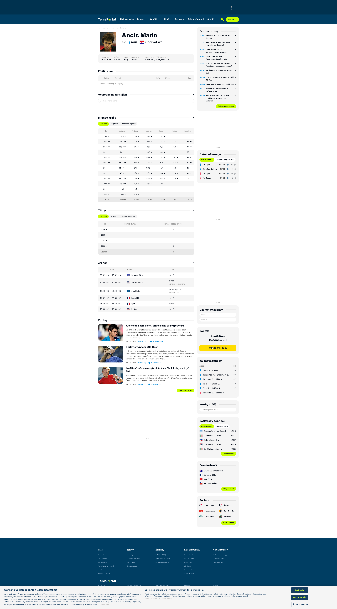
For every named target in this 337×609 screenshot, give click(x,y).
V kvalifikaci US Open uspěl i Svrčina (218, 36)
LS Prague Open (218, 562)
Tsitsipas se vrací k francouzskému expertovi (216, 50)
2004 (105, 168)
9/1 (175, 157)
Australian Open (190, 555)
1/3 (135, 136)
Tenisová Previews (133, 558)
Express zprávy (132, 566)
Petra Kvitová (102, 562)
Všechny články (185, 390)
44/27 (121, 163)
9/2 (175, 163)
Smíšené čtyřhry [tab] (128, 124)
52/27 (121, 178)
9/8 (148, 184)
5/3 (148, 147)
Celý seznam (228, 489)
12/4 (161, 157)
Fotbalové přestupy (220, 555)
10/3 (174, 168)
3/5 (135, 173)
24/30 (121, 173)
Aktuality (142, 363)
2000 (105, 189)
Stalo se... (143, 342)
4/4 (161, 152)
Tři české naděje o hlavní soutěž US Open (219, 78)
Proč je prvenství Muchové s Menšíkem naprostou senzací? (218, 64)
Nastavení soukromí (134, 585)
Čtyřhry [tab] (114, 216)
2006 (105, 157)
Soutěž (210, 19)
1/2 (188, 168)
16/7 (122, 141)
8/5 (135, 168)
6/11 (148, 173)
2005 (105, 163)
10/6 (161, 163)
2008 (105, 147)
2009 (105, 141)
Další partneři (228, 523)
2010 (105, 136)
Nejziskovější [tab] (206, 426)
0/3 (135, 178)
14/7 (148, 152)
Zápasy (141, 19)
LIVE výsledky (127, 19)
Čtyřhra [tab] (114, 124)
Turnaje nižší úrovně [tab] (225, 160)
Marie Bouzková (104, 573)
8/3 (175, 147)
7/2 (161, 141)
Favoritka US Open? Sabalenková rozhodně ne (216, 57)
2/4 (188, 163)
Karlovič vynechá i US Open (142, 347)
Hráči (167, 19)
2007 (105, 152)
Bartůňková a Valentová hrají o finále (218, 71)
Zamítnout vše (299, 597)
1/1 (123, 189)
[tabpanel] (146, 165)
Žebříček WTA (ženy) (162, 558)
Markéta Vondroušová (106, 566)
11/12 (148, 168)
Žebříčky (154, 19)
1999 (105, 194)
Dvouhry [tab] (103, 216)
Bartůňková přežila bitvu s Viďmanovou (216, 90)
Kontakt (215, 585)
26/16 (147, 178)
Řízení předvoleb (300, 604)
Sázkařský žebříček (162, 562)
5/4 (148, 141)
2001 (105, 184)
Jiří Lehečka (102, 558)
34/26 (121, 168)
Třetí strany (103, 604)
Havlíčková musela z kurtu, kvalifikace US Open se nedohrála (217, 98)
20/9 (148, 157)
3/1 (135, 141)
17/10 (148, 163)
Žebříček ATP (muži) (162, 555)
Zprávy (178, 19)
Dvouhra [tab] (103, 124)
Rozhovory (131, 562)
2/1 (162, 184)
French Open (189, 558)
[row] (146, 136)
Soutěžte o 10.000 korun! (218, 338)
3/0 (188, 147)
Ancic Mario (121, 28)
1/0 (188, 141)
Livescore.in (209, 511)
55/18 (121, 157)
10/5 (161, 147)
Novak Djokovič (103, 555)
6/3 (148, 136)
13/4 (135, 157)
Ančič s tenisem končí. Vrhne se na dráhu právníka (155, 325)
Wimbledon (188, 562)
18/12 (122, 152)
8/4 (175, 178)
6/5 (135, 147)
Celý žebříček (228, 454)
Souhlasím (299, 590)
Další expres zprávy (226, 106)
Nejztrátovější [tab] (222, 426)
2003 (105, 173)
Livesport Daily (218, 558)
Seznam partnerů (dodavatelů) (158, 599)
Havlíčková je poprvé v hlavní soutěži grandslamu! (218, 43)
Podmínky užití (103, 585)
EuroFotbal (209, 517)
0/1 (188, 152)
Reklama (187, 585)
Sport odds (229, 511)
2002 (105, 178)
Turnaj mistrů (188, 570)
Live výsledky (210, 505)
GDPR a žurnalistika (162, 585)
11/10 (122, 184)
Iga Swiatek (102, 570)
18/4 (161, 178)
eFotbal (227, 517)
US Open (187, 566)
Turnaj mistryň (189, 573)
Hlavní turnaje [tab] (206, 160)
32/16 (121, 147)
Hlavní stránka (103, 28)
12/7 (161, 173)
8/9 (122, 136)
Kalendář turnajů (195, 19)
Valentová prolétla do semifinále (219, 84)
